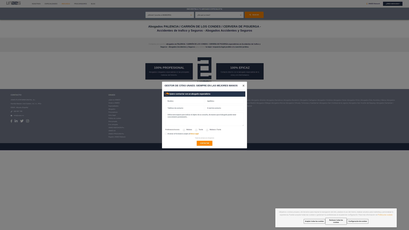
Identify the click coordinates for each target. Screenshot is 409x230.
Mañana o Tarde (215, 129)
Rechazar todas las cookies (336, 221)
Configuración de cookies (357, 221)
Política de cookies (385, 215)
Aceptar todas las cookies (314, 221)
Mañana (189, 129)
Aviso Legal (194, 134)
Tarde (201, 129)
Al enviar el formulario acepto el (183, 134)
